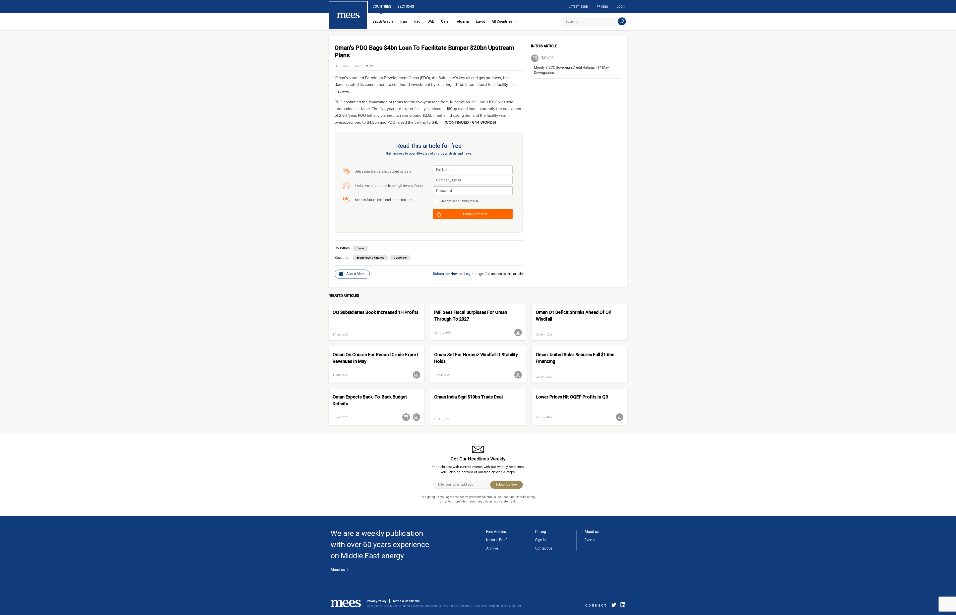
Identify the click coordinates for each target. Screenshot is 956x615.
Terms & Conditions (406, 601)
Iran (403, 21)
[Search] (622, 21)
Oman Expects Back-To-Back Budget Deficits (370, 400)
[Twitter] (613, 606)
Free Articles (496, 532)
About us (592, 532)
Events (590, 540)
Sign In (540, 540)
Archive (492, 548)
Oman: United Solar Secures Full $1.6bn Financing (575, 358)
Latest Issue (578, 6)
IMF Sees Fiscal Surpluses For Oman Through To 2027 (470, 316)
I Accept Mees (459, 201)
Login (621, 6)
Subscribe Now (445, 274)
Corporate (400, 257)
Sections (405, 6)
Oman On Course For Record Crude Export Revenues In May (375, 358)
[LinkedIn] (621, 605)
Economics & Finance (370, 257)
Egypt (480, 21)
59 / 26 (369, 66)
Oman (360, 248)
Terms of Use (469, 201)
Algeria (463, 21)
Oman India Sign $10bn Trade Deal (468, 396)
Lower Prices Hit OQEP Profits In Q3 (572, 396)
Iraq (417, 21)
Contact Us (543, 548)
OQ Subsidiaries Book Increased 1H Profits (375, 312)
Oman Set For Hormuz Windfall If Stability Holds (476, 358)
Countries (381, 6)
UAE (430, 21)
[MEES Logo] (348, 15)
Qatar (445, 21)
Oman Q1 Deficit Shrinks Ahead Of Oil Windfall (573, 316)
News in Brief (496, 540)
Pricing (602, 6)
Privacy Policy (376, 601)
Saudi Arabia (382, 21)
